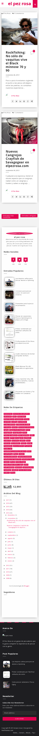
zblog (13, 472)
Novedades (16, 443)
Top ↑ (34, 732)
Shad (12, 462)
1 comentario (18, 113)
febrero (11, 558)
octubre (11, 532)
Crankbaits (22, 422)
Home (15, 732)
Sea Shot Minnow (10, 456)
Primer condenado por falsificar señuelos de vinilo (24, 330)
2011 (8, 569)
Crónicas (7, 427)
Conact (21, 732)
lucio (28, 440)
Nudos (23, 443)
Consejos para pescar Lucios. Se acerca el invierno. (23, 293)
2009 (8, 575)
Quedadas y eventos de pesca (15, 451)
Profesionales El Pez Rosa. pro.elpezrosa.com (25, 342)
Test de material (25, 470)
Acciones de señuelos (21, 414)
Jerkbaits (27, 438)
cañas (27, 419)
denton (14, 427)
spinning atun (28, 467)
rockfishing (8, 454)
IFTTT (12, 438)
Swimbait (7, 470)
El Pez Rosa (7, 13)
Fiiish (28, 430)
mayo (10, 548)
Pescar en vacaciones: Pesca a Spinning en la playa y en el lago (24, 318)
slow (26, 464)
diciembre (11, 515)
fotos (25, 432)
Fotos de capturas (10, 435)
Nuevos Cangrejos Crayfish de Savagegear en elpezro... (17, 526)
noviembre (12, 518)
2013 (8, 513)
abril (9, 551)
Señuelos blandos (24, 456)
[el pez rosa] (8, 635)
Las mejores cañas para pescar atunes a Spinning (25, 279)
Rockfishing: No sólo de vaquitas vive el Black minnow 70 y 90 (16, 61)
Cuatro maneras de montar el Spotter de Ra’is (25, 355)
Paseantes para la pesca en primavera (24, 304)
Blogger (26, 586)
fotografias (17, 432)
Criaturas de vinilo (23, 424)
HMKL (32, 435)
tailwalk (15, 470)
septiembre (12, 535)
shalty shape (20, 462)
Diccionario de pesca (26, 427)
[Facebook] (13, 260)
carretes (7, 422)
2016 (8, 503)
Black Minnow (9, 419)
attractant (7, 416)
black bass (21, 416)
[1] (32, 152)
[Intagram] (26, 260)
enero (10, 561)
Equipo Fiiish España (17, 430)
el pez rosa (19, 3)
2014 (8, 510)
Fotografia (8, 432)
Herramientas (23, 435)
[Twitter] (19, 260)
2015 (8, 506)
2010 (8, 572)
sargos (21, 454)
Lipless (22, 440)
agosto (10, 538)
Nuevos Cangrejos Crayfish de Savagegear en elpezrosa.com (17, 158)
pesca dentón (18, 446)
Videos (6, 472)
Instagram (19, 438)
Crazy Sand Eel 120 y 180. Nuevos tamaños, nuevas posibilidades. (25, 381)
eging (6, 430)
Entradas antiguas (29, 216)
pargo (30, 443)
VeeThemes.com (7, 730)
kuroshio (15, 440)
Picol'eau (28, 446)
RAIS (29, 451)
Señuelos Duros (28, 459)
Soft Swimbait (9, 467)
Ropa (15, 454)
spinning (19, 467)
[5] (32, 53)
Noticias (7, 443)
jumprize (7, 440)
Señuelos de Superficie (12, 459)
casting (14, 422)
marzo (10, 554)
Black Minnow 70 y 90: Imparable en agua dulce (24, 367)
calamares (19, 419)
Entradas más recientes (8, 216)
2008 (8, 578)
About (28, 732)
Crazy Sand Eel (9, 424)
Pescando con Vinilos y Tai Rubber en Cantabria (25, 392)
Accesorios (8, 414)
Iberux (6, 438)
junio (10, 545)
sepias (6, 462)
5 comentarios (19, 13)
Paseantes (8, 446)
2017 (8, 500)
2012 (8, 565)
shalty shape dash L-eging (13, 464)
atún (14, 416)
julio (9, 541)
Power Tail (8, 448)
